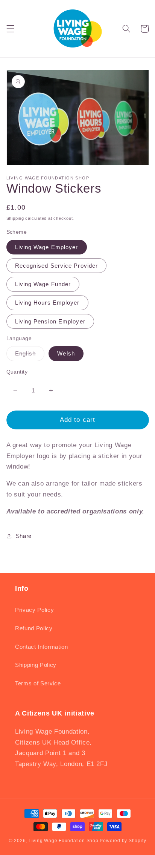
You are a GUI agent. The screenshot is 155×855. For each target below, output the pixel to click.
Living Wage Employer (46, 247)
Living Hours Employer (47, 302)
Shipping (15, 218)
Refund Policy (34, 628)
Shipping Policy (35, 665)
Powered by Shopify (123, 840)
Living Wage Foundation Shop (64, 840)
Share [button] (24, 536)
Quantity (17, 372)
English (30, 355)
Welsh (66, 353)
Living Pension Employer (50, 321)
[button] (10, 29)
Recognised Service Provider (56, 265)
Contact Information (41, 647)
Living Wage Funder (43, 284)
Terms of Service (38, 683)
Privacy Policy (34, 610)
